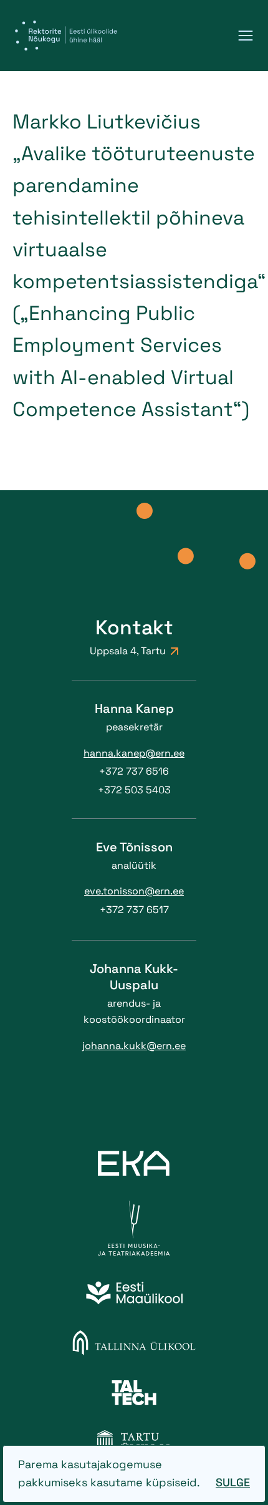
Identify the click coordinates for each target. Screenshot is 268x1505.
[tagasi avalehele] (66, 36)
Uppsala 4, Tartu (128, 650)
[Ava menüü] (245, 35)
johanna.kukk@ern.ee (134, 1045)
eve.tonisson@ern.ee (134, 891)
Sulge (233, 1482)
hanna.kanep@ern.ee (134, 753)
